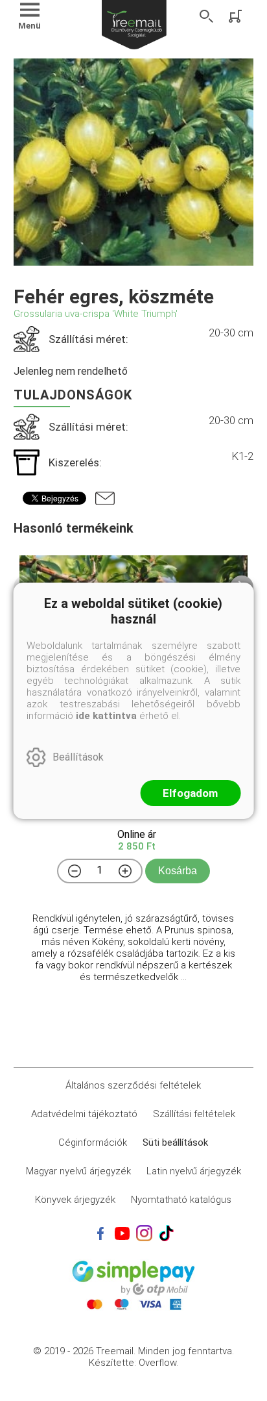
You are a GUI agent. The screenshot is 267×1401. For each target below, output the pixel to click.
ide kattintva (106, 716)
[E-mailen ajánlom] (105, 498)
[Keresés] (206, 16)
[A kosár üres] (236, 16)
